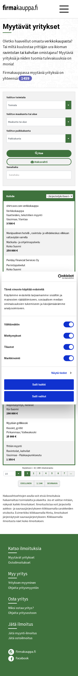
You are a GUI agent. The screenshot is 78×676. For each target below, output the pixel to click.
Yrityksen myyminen (22, 582)
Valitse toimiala (16, 97)
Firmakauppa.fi (25, 651)
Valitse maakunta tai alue (22, 114)
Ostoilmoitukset (19, 562)
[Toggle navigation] (64, 9)
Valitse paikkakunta (19, 130)
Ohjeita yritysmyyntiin (23, 588)
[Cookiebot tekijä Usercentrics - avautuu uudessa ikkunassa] (58, 276)
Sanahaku (12, 167)
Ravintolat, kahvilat (18, 451)
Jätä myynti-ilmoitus (22, 633)
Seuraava (52, 483)
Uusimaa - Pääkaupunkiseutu (24, 455)
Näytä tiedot (59, 372)
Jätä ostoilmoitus (20, 638)
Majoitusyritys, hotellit (20, 405)
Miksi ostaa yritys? (21, 608)
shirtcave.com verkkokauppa (22, 206)
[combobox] (39, 105)
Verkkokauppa (15, 211)
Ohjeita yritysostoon (22, 613)
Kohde (10, 196)
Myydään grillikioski (17, 423)
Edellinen (26, 483)
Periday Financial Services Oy (22, 260)
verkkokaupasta (57, 41)
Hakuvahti (41, 162)
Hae (40, 153)
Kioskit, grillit (14, 428)
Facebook (22, 658)
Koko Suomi (13, 246)
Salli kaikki (39, 384)
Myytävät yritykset (21, 557)
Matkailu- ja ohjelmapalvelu (23, 242)
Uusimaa (11, 219)
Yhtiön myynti (14, 446)
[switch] (68, 335)
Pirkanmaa (13, 432)
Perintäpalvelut (15, 265)
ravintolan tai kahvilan (20, 52)
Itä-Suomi (12, 409)
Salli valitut (39, 396)
